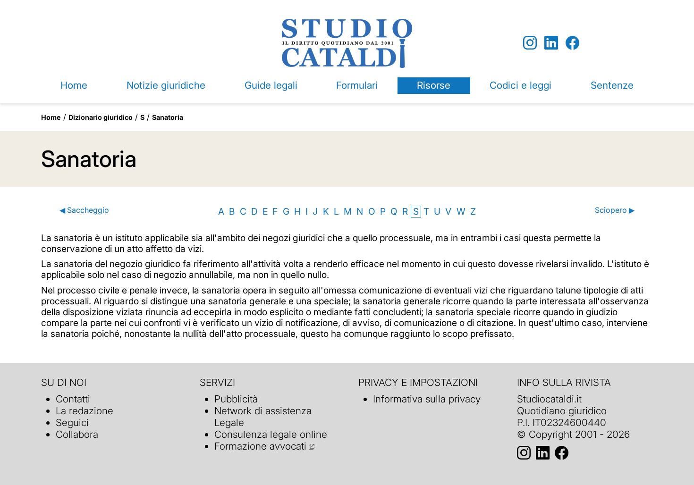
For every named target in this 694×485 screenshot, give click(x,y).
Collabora (77, 434)
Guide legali (271, 85)
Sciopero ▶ (614, 210)
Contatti (73, 399)
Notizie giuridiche (166, 85)
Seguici (72, 422)
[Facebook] (572, 43)
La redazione (84, 411)
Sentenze (612, 85)
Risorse (433, 85)
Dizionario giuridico (100, 117)
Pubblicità (236, 399)
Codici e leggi (520, 85)
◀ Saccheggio (84, 210)
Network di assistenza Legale (263, 416)
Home (73, 85)
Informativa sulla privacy (427, 399)
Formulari (357, 85)
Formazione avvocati (260, 446)
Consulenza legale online (270, 434)
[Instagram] (530, 43)
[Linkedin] (551, 43)
